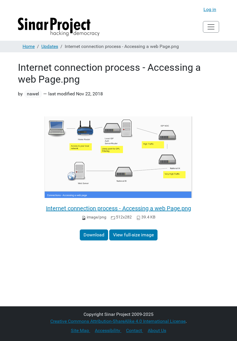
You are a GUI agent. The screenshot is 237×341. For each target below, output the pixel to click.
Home (29, 46)
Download (94, 235)
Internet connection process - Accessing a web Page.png (118, 208)
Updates (49, 46)
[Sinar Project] (58, 27)
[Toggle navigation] (211, 27)
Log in (209, 9)
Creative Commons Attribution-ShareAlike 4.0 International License (118, 321)
